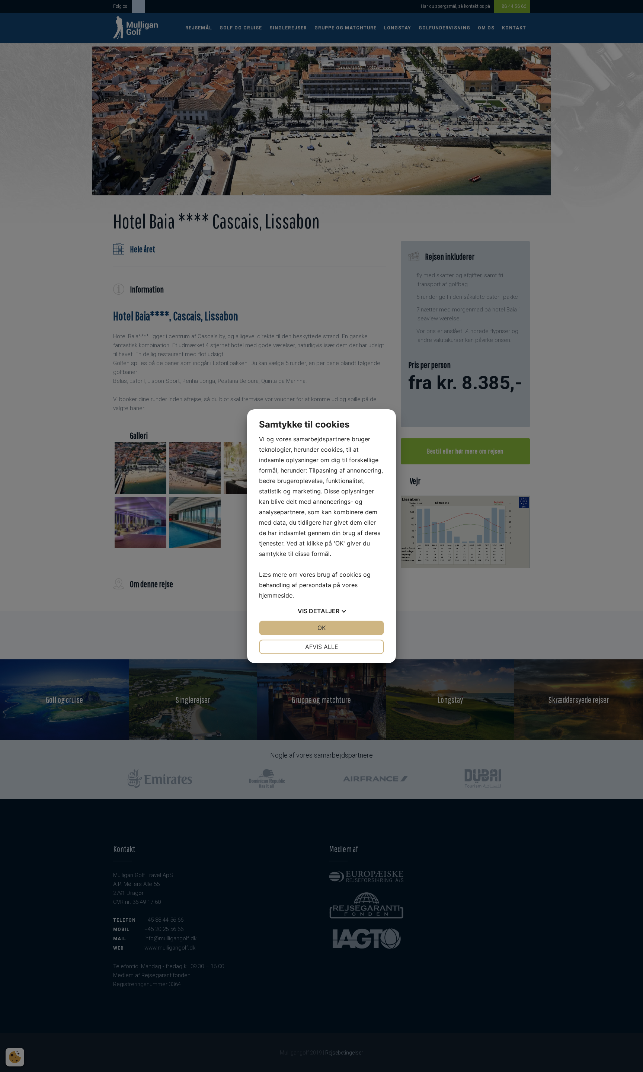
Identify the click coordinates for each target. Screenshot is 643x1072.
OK (321, 627)
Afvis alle (321, 646)
